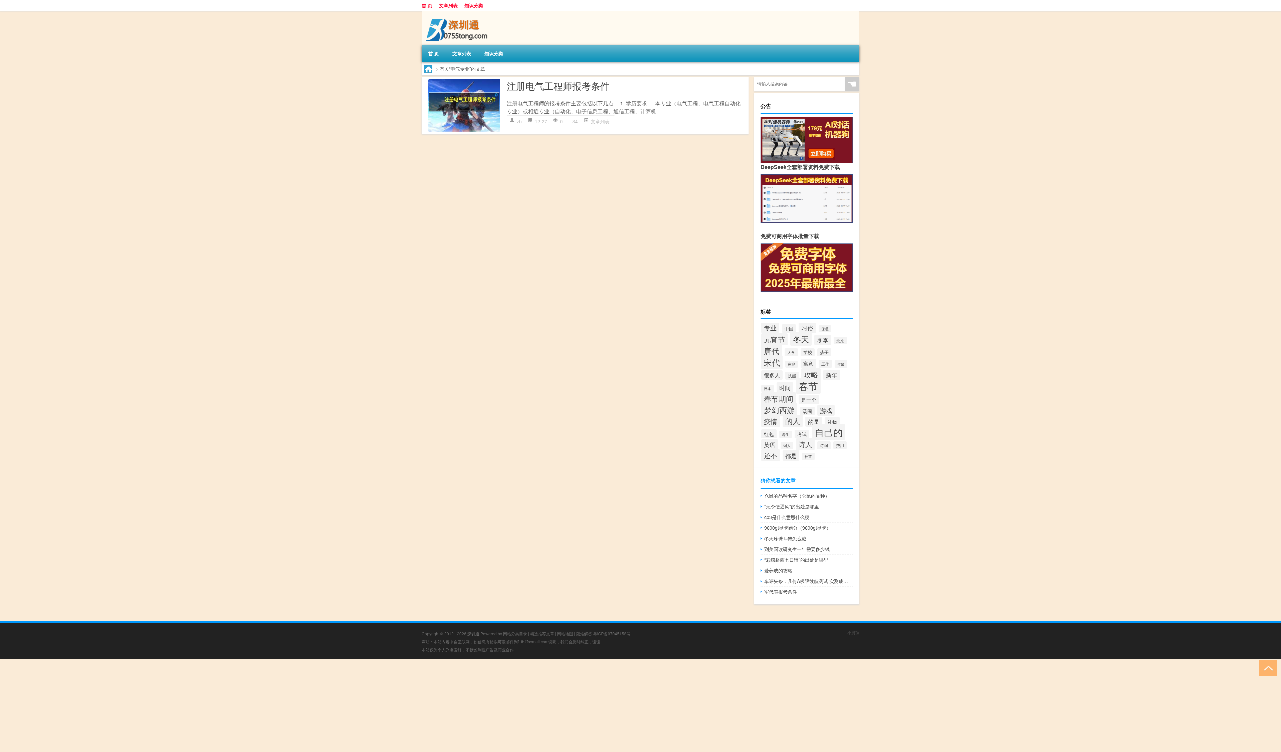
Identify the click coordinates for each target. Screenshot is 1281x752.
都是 (791, 455)
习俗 (807, 328)
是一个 (808, 399)
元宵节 (774, 339)
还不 (770, 455)
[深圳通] (457, 13)
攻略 (811, 374)
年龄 (841, 364)
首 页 (427, 5)
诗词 (824, 445)
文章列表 (448, 5)
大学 (791, 352)
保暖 (825, 328)
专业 (770, 327)
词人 (787, 445)
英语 (769, 444)
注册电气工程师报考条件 (558, 85)
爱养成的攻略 (778, 570)
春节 (808, 386)
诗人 (805, 444)
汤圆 (807, 411)
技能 (792, 376)
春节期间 (778, 398)
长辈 (808, 456)
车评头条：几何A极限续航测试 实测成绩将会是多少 (808, 581)
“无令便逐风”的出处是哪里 (791, 506)
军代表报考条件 (780, 591)
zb (519, 121)
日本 (767, 388)
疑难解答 (584, 633)
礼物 (832, 421)
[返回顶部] (1266, 667)
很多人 (772, 375)
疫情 (770, 421)
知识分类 (473, 5)
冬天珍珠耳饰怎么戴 (785, 538)
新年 (831, 375)
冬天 (801, 339)
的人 (792, 421)
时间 (785, 387)
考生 (785, 434)
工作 (825, 364)
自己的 (829, 432)
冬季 (822, 340)
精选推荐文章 (542, 633)
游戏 (826, 410)
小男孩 (853, 632)
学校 (807, 352)
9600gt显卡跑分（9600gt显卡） (797, 527)
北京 (840, 340)
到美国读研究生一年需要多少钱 (797, 549)
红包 (769, 433)
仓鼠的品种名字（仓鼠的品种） (797, 495)
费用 (840, 445)
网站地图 (565, 633)
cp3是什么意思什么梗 (786, 517)
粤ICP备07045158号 (611, 633)
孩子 (824, 352)
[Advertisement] (200, 705)
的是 (813, 422)
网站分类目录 (515, 633)
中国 (789, 328)
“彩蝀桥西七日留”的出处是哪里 (796, 559)
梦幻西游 (779, 409)
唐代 (771, 350)
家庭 (791, 364)
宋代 (772, 362)
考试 (802, 434)
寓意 (808, 363)
